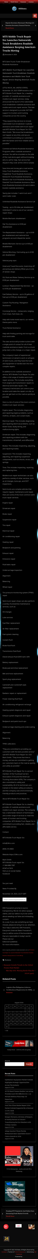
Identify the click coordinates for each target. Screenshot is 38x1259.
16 (31, 1016)
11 (11, 1016)
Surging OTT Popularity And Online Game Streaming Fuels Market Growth (19, 1212)
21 (23, 1020)
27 (19, 1023)
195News (22, 8)
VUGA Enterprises (12, 1169)
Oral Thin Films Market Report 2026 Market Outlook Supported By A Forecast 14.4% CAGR (19, 1108)
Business (23, 2)
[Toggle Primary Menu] (35, 16)
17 (7, 1020)
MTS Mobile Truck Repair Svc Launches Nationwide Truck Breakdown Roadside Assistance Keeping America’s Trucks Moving (18, 952)
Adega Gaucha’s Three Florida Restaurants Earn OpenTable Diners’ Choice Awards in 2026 (18, 1133)
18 (11, 1020)
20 (19, 1020)
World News (14, 2)
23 (31, 1020)
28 (23, 1023)
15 (27, 1016)
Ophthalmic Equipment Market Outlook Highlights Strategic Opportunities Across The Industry (19, 1082)
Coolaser (4, 1252)
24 (7, 1023)
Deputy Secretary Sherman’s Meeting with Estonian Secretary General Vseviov (19, 24)
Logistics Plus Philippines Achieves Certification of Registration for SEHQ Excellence (19, 988)
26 (15, 1023)
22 (27, 1020)
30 (31, 1023)
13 (19, 1016)
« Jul (6, 1030)
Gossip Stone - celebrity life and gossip (19, 1050)
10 (7, 1016)
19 (15, 1020)
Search (7, 1061)
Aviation (31, 2)
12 (15, 1016)
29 (27, 1023)
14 (23, 1016)
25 (11, 1023)
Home (6, 2)
